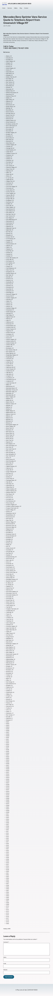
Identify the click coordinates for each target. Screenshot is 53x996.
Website (5, 969)
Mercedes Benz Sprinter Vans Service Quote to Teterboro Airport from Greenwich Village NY (25, 19)
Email (4, 963)
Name (4, 957)
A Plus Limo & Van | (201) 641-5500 (19, 3)
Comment (6, 942)
